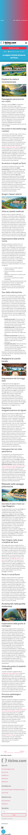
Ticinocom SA (9, 735)
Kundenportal (24, 20)
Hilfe (14, 20)
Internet (4, 789)
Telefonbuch (5, 803)
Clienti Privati (5, 792)
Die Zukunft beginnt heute (8, 769)
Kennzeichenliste (6, 800)
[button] (26, 42)
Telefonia (8, 789)
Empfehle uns (5, 775)
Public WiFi (13, 789)
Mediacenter (5, 781)
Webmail (18, 20)
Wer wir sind (5, 772)
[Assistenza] (3, 832)
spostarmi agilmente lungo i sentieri (11, 147)
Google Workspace (20, 789)
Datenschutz (5, 778)
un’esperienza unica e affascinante (10, 673)
